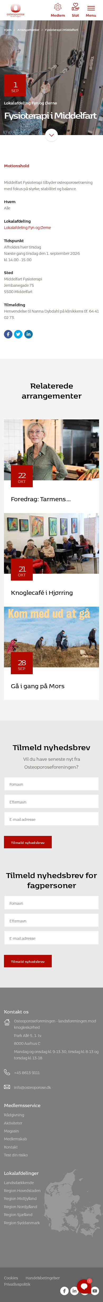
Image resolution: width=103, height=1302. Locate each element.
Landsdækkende (19, 1181)
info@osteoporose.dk (32, 1086)
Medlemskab (15, 1138)
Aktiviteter (13, 1122)
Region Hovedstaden (22, 1189)
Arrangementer (28, 29)
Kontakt (11, 1146)
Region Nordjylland (20, 1205)
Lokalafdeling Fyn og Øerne (27, 226)
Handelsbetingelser (43, 1277)
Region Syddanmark (22, 1222)
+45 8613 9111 (27, 1071)
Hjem (8, 29)
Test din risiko (16, 1154)
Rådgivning (14, 1114)
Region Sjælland (18, 1213)
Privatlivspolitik (17, 1283)
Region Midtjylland (20, 1197)
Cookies (11, 1277)
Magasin (11, 1130)
